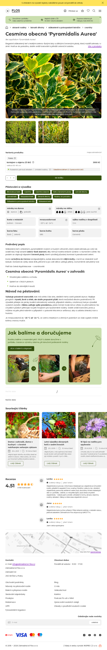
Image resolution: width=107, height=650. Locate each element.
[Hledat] (94, 10)
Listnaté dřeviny (81, 192)
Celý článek (15, 463)
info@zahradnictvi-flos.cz (23, 564)
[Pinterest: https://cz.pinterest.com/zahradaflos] (95, 635)
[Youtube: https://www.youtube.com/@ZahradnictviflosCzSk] (89, 635)
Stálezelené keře (45, 201)
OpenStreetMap (95, 552)
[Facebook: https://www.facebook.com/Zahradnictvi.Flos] (100, 635)
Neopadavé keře (27, 196)
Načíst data (31, 392)
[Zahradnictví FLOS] (12, 11)
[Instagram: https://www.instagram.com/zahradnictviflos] (84, 635)
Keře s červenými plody (62, 192)
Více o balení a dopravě (21, 348)
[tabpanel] (21, 20)
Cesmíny (27, 192)
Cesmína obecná (42, 192)
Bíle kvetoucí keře (13, 192)
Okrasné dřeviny (44, 196)
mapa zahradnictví (94, 152)
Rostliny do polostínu (62, 196)
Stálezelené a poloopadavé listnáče (20, 201)
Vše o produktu (95, 46)
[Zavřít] (102, 3)
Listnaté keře (11, 196)
